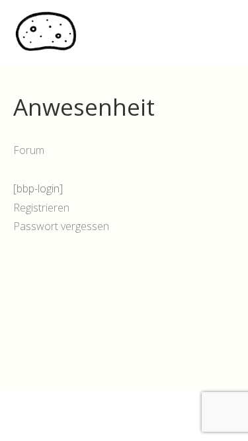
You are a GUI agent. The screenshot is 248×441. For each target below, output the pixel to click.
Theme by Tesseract (116, 421)
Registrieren (41, 207)
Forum (28, 150)
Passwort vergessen (61, 226)
